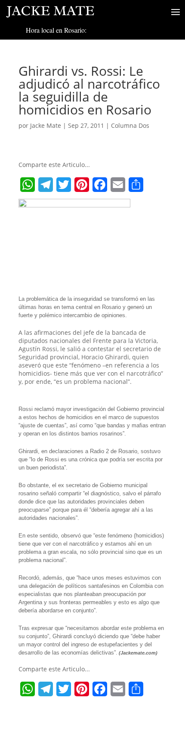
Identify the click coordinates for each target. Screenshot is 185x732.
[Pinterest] (82, 184)
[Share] (136, 184)
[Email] (118, 184)
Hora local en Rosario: (56, 29)
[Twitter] (64, 184)
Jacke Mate (45, 125)
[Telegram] (46, 184)
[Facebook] (100, 184)
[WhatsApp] (27, 184)
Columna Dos (130, 125)
